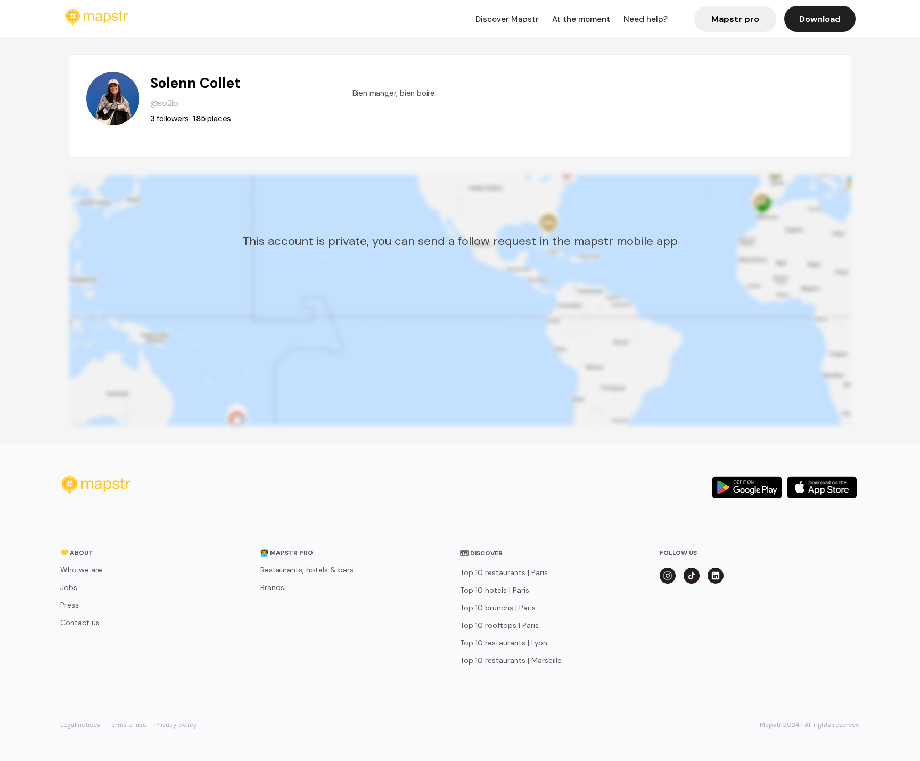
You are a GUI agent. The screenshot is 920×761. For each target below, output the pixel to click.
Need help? (645, 19)
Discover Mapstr (507, 19)
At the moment (581, 19)
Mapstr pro (735, 18)
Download (820, 18)
